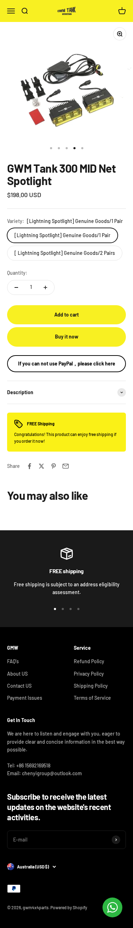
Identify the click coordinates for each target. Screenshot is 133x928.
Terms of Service (92, 698)
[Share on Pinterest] (54, 466)
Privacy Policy (89, 674)
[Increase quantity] (45, 287)
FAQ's (13, 661)
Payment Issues (24, 698)
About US (17, 674)
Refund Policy (89, 661)
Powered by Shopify (68, 907)
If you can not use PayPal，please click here (66, 363)
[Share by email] (66, 466)
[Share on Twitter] (41, 466)
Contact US (19, 686)
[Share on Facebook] (29, 466)
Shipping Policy (91, 686)
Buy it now (66, 337)
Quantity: (17, 273)
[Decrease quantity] (16, 287)
